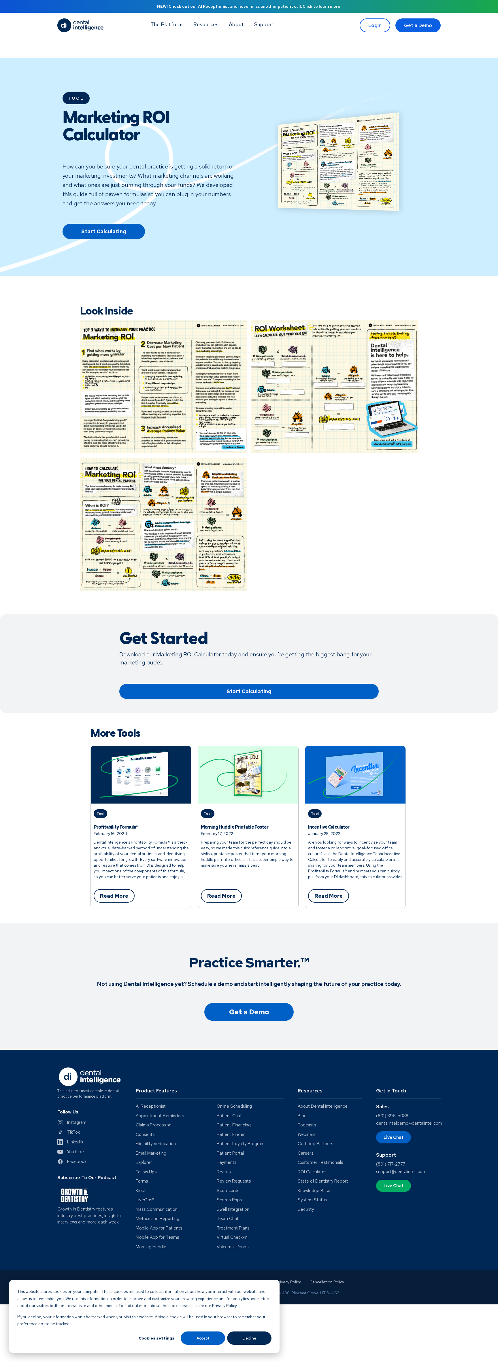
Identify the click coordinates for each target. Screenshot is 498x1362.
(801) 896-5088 (392, 1116)
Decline (249, 1338)
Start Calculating (103, 231)
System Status (312, 1200)
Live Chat (393, 1137)
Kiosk (141, 1191)
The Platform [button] (166, 24)
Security (306, 1209)
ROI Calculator (312, 1172)
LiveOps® (145, 1200)
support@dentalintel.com (400, 1172)
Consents (145, 1134)
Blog (302, 1116)
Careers (305, 1153)
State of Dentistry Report (323, 1181)
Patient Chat (229, 1116)
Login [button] (375, 25)
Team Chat (228, 1218)
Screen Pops (229, 1200)
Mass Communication (157, 1209)
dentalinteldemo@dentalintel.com (409, 1123)
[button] (264, 25)
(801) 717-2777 (390, 1164)
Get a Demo (418, 25)
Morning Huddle (151, 1247)
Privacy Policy (288, 1282)
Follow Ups (146, 1172)
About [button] (236, 24)
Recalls (224, 1172)
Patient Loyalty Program (241, 1144)
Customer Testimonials (320, 1162)
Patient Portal (230, 1153)
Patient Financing (234, 1125)
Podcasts (307, 1125)
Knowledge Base (314, 1191)
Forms (142, 1181)
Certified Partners (315, 1144)
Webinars (306, 1134)
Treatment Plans (233, 1228)
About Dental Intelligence (323, 1106)
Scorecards (228, 1191)
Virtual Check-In (232, 1237)
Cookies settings (156, 1338)
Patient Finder (231, 1134)
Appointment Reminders (160, 1116)
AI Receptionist (151, 1106)
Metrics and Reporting (157, 1218)
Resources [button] (205, 24)
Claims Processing (153, 1125)
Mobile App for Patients (159, 1228)
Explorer (144, 1162)
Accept (203, 1338)
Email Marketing (151, 1153)
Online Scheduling (234, 1106)
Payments (226, 1162)
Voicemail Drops (232, 1247)
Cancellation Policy (327, 1282)
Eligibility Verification (156, 1144)
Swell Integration (233, 1209)
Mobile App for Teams (157, 1237)
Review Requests (234, 1181)
